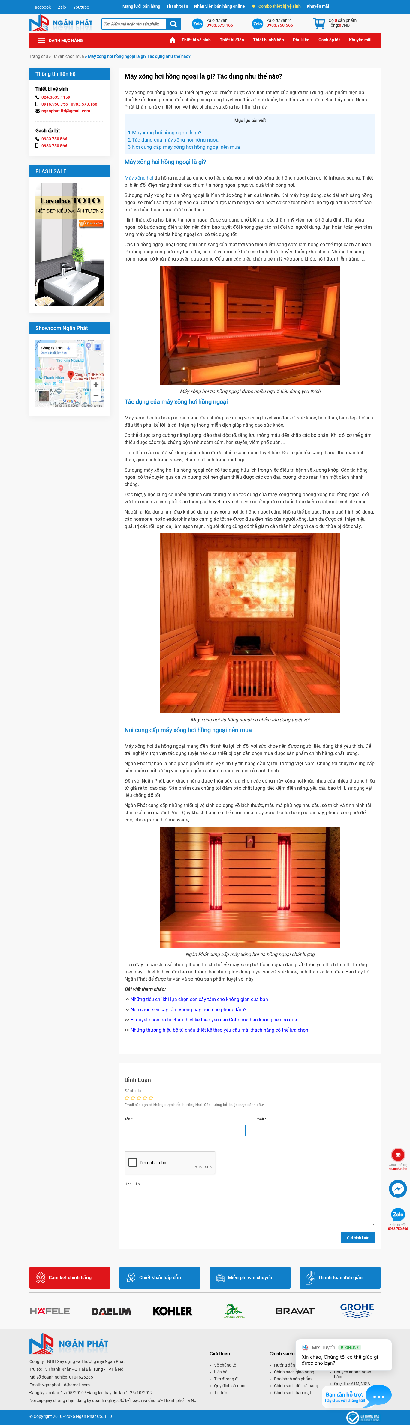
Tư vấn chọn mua (68, 56)
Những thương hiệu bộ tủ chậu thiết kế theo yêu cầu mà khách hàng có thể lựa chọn (219, 1030)
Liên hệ (220, 1372)
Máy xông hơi (139, 178)
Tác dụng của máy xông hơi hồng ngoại (174, 140)
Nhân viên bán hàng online (219, 6)
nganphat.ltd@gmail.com (65, 111)
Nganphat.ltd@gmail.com (65, 1384)
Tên (129, 1119)
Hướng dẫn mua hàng (294, 1365)
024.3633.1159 (55, 97)
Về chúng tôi (225, 1365)
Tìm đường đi (226, 1378)
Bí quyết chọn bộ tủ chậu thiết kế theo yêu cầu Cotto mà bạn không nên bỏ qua (214, 1020)
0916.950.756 (54, 104)
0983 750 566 (54, 138)
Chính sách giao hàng (294, 1372)
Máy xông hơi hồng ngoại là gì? (164, 133)
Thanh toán (177, 6)
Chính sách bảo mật (292, 1392)
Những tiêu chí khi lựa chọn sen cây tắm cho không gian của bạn (199, 999)
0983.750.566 (398, 1227)
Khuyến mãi (318, 6)
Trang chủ (172, 40)
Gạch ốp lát (329, 39)
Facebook (41, 7)
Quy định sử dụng (230, 1385)
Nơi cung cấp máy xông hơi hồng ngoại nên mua (184, 147)
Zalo (62, 7)
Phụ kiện (301, 39)
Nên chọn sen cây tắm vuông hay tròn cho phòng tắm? (188, 1009)
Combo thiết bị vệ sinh (279, 6)
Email (260, 1119)
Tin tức (220, 1392)
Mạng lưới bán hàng (141, 6)
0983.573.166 (84, 104)
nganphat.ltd (398, 1167)
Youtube (81, 7)
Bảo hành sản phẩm (293, 1378)
